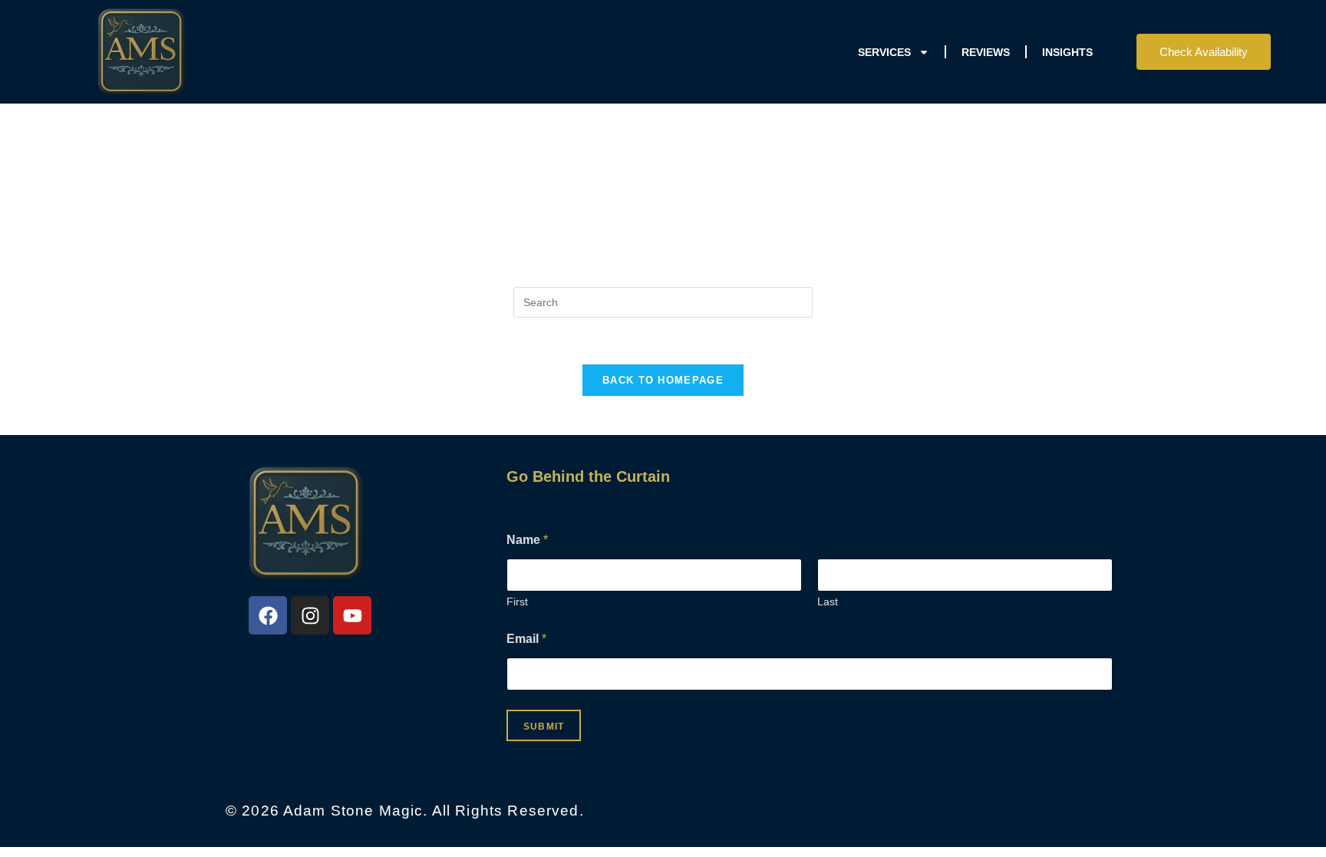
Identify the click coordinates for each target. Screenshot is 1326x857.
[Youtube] (352, 615)
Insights (1067, 52)
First (517, 601)
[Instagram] (310, 615)
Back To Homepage (663, 380)
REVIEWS (986, 52)
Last (827, 601)
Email (526, 638)
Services (884, 52)
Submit (543, 726)
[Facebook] (268, 615)
